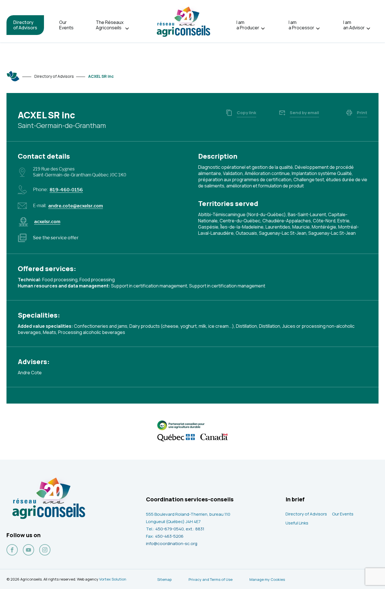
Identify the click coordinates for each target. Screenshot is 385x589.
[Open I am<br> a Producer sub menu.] (262, 28)
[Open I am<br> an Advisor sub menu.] (368, 28)
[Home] (13, 76)
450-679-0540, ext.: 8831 (179, 529)
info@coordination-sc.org (171, 543)
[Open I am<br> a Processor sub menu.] (317, 28)
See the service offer (56, 237)
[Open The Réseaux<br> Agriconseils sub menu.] (126, 28)
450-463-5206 (169, 536)
